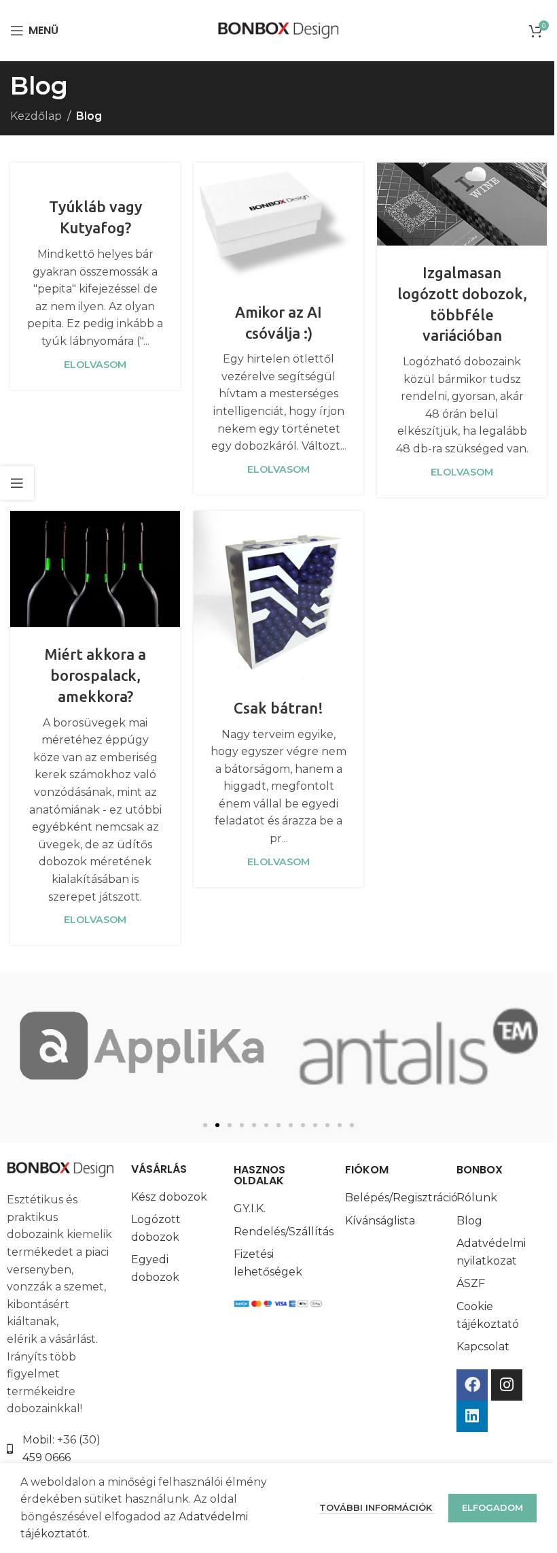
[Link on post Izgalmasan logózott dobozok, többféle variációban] (462, 204)
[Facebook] (472, 1385)
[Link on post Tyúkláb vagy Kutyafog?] (95, 171)
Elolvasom (95, 364)
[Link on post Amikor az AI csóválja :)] (278, 224)
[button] (205, 1125)
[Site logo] (279, 29)
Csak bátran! (278, 707)
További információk (377, 1507)
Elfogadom (492, 1507)
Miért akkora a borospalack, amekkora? (95, 675)
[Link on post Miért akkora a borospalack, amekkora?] (95, 569)
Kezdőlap (36, 116)
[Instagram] (506, 1385)
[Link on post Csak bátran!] (278, 596)
